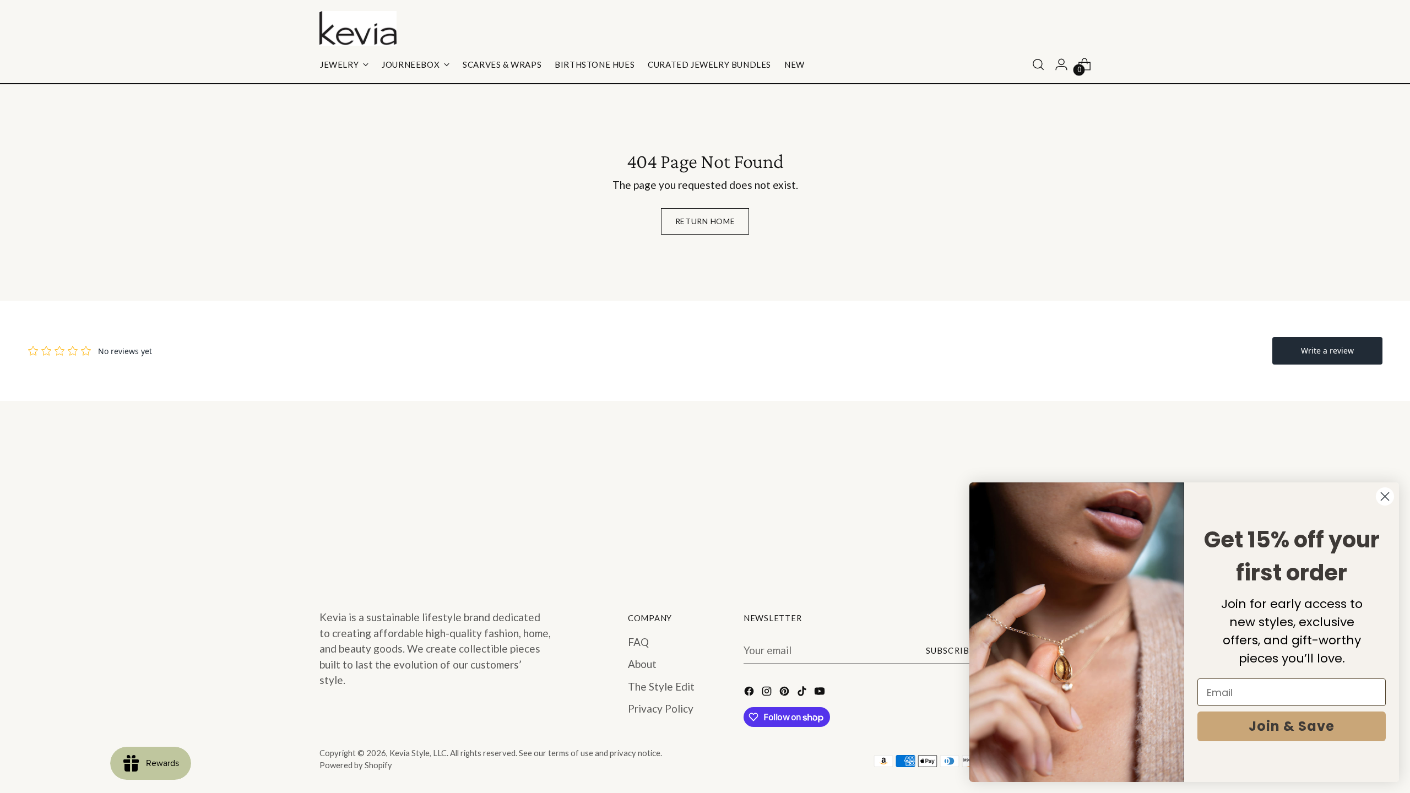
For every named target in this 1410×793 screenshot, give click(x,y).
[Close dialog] (1385, 496)
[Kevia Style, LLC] (358, 28)
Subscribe (950, 650)
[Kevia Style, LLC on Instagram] (767, 693)
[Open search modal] (1038, 64)
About (642, 664)
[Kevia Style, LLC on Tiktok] (803, 693)
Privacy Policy (660, 708)
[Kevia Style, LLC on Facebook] (750, 693)
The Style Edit (661, 686)
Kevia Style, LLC (418, 753)
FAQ (638, 642)
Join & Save (1292, 726)
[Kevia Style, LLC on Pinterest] (785, 693)
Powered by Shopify (355, 765)
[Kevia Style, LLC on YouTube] (820, 693)
